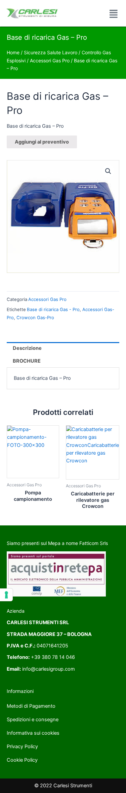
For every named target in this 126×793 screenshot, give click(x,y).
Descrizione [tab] (27, 348)
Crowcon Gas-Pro (35, 317)
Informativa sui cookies (33, 733)
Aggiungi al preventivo (42, 142)
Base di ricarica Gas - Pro (53, 309)
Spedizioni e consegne (32, 719)
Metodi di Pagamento (31, 706)
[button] (108, 171)
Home (13, 52)
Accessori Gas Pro (50, 60)
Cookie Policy (22, 760)
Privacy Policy (22, 746)
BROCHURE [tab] (27, 361)
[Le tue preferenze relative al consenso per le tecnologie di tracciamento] (6, 594)
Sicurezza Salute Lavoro (50, 52)
